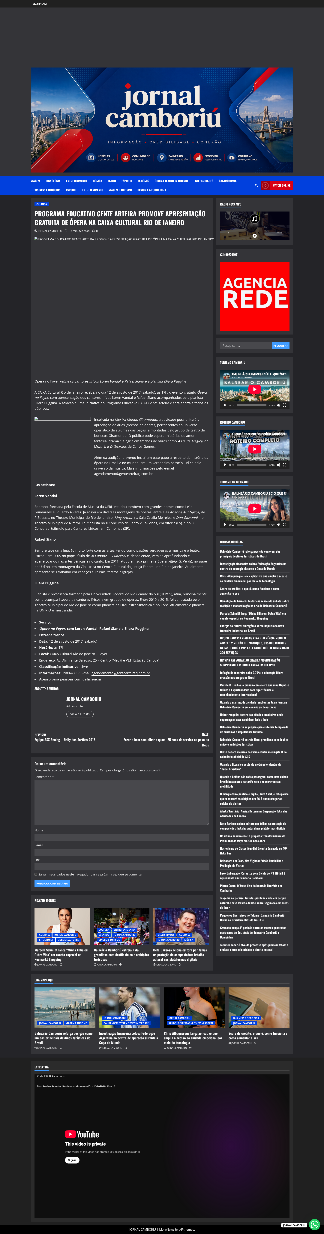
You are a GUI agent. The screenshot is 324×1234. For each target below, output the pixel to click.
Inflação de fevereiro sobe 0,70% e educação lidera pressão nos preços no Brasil (251, 675)
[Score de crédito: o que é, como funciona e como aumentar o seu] (259, 1007)
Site (37, 860)
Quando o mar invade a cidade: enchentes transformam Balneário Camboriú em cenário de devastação (253, 704)
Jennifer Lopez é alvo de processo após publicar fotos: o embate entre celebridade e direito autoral (254, 947)
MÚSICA (97, 181)
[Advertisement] (162, 39)
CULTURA (41, 204)
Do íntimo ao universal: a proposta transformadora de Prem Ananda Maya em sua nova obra (252, 838)
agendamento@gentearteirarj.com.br (123, 473)
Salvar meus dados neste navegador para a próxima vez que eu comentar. (90, 874)
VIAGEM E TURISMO (120, 190)
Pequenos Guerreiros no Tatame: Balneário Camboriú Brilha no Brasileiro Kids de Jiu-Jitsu (252, 917)
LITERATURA (46, 939)
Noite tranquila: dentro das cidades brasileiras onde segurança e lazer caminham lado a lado (251, 717)
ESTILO (112, 181)
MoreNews (166, 1229)
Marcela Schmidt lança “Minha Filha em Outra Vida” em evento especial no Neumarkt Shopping (61, 954)
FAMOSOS (143, 181)
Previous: (64, 737)
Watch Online (281, 185)
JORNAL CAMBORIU (50, 231)
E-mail (38, 845)
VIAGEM (35, 181)
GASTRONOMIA (228, 181)
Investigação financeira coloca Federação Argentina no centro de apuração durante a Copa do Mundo (253, 566)
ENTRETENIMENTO (76, 181)
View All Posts (80, 714)
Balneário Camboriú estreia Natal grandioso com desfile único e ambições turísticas (121, 954)
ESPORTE (127, 181)
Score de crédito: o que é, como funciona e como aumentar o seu (258, 1035)
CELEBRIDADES (204, 181)
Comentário (44, 777)
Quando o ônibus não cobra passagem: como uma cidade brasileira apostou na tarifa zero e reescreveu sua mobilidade (254, 781)
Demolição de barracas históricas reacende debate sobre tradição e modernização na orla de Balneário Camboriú (254, 603)
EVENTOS (104, 934)
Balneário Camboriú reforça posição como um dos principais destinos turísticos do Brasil (250, 553)
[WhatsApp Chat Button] (314, 1224)
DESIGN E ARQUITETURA (151, 190)
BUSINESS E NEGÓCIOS (47, 190)
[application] (255, 389)
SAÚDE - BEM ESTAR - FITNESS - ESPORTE (126, 1023)
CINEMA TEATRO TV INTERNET (172, 181)
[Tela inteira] (284, 405)
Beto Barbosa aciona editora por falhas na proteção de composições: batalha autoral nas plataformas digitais (180, 954)
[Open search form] (256, 185)
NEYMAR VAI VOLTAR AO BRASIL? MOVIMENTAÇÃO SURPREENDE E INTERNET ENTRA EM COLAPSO (250, 662)
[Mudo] (278, 405)
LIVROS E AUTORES (68, 939)
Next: (166, 739)
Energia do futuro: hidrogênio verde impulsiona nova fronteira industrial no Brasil (252, 628)
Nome (38, 830)
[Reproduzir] (225, 405)
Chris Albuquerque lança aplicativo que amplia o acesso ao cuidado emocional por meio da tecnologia (253, 578)
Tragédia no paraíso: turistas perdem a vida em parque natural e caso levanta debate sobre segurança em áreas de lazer (254, 903)
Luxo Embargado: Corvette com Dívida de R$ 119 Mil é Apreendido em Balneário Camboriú (252, 875)
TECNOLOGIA (53, 181)
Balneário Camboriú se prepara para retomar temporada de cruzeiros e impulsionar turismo (254, 729)
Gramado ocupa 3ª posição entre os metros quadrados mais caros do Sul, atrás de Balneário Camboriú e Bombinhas (253, 932)
